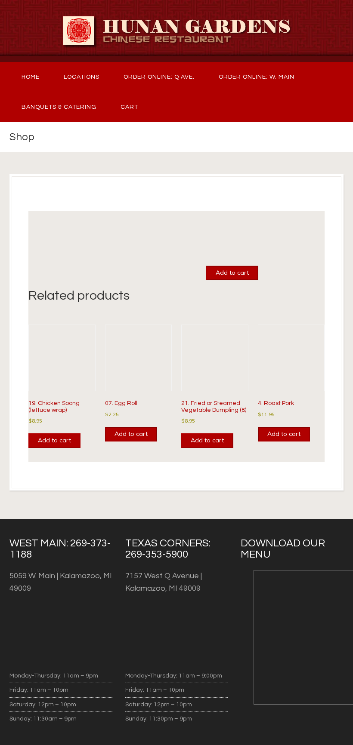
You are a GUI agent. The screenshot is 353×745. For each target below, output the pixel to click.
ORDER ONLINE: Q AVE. (159, 77)
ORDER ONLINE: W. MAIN (256, 77)
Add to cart (232, 272)
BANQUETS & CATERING (59, 107)
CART (129, 107)
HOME (31, 77)
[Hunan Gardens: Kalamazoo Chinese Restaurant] (176, 30)
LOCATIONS (81, 77)
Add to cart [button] (54, 440)
